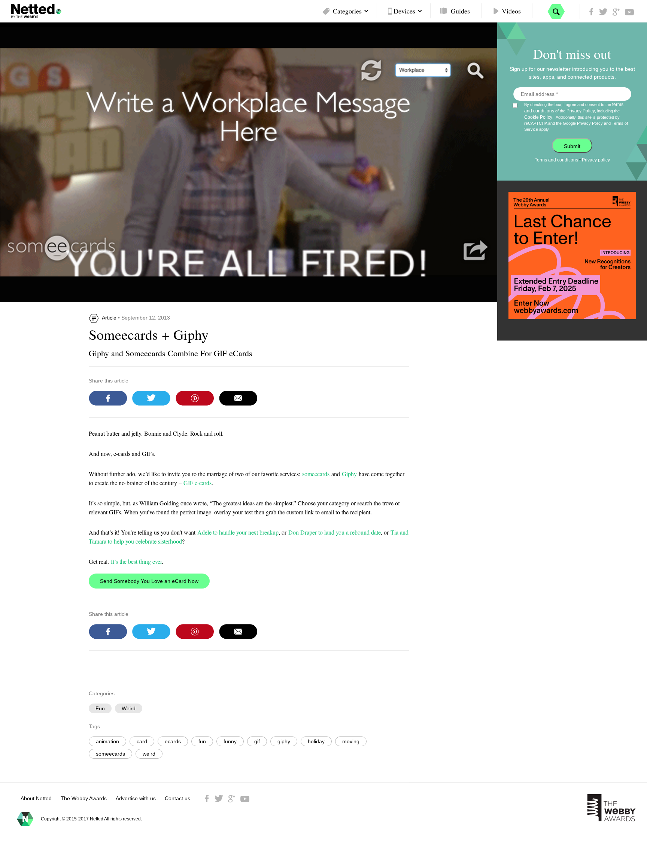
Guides (460, 10)
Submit (572, 146)
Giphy (349, 474)
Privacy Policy (580, 111)
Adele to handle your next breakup (238, 532)
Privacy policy (596, 160)
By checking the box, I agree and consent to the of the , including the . (576, 116)
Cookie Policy (538, 117)
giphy (283, 741)
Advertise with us (136, 798)
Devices (404, 10)
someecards (315, 474)
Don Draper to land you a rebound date (334, 532)
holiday (316, 741)
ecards (173, 741)
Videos (511, 10)
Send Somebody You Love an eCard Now (149, 581)
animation (107, 741)
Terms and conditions (556, 160)
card (142, 741)
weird (149, 754)
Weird (129, 708)
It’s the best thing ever (136, 561)
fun (202, 741)
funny (230, 741)
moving (350, 741)
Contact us (177, 798)
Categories (347, 10)
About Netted (36, 798)
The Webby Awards (84, 798)
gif (257, 741)
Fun (100, 708)
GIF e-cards (197, 483)
